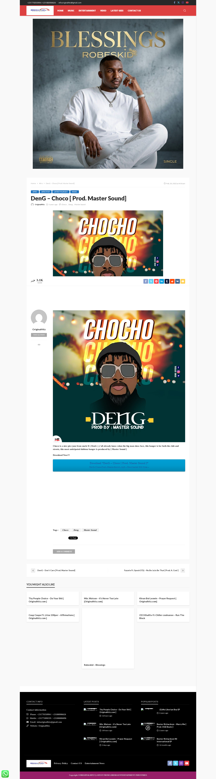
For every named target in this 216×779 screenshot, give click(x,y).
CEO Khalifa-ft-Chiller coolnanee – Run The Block (161, 616)
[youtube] (187, 2)
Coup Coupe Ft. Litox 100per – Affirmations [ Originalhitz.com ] (51, 616)
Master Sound (80, 204)
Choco (64, 204)
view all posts (39, 335)
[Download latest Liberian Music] (40, 10)
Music (74, 192)
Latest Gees (117, 10)
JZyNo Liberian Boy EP (169, 709)
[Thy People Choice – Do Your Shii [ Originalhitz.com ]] (90, 709)
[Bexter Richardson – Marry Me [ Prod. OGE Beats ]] (148, 724)
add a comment (64, 552)
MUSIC (71, 10)
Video (103, 10)
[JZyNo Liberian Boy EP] (148, 709)
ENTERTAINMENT (87, 10)
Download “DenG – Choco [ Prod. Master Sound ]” (119, 465)
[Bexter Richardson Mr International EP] (148, 739)
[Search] (184, 10)
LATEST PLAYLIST (61, 192)
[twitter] (178, 2)
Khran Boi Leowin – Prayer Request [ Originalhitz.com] (157, 600)
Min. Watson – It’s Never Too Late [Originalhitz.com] (101, 600)
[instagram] (183, 2)
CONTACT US (134, 10)
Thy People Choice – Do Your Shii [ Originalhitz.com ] (46, 600)
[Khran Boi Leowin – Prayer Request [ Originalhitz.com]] (90, 739)
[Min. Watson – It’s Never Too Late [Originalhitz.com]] (90, 724)
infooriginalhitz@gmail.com (49, 722)
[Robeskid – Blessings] (108, 634)
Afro (35, 192)
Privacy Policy (61, 763)
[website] (39, 345)
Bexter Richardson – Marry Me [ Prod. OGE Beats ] (171, 725)
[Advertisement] (108, 297)
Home (60, 10)
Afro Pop (45, 192)
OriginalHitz (40, 204)
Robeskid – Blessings (94, 665)
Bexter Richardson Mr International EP (167, 740)
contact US (76, 763)
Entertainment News (94, 763)
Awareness (90, 591)
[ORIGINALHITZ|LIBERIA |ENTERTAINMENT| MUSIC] (38, 763)
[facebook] (174, 2)
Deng (70, 204)
